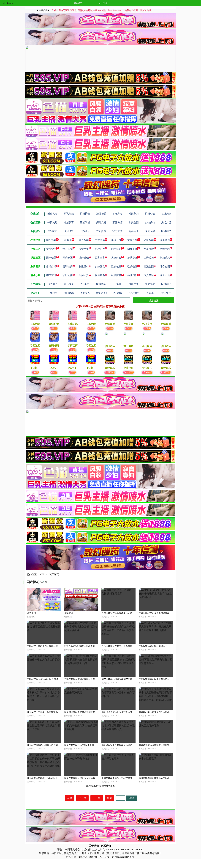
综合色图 (165, 266)
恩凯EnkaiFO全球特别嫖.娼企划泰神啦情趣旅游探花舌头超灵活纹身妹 (98, 646)
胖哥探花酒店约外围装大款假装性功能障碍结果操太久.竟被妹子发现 (60, 745)
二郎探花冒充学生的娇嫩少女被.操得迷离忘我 (123, 613)
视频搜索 (154, 300)
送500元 (35, 372)
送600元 (109, 350)
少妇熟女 (100, 266)
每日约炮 (110, 328)
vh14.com (8, 3)
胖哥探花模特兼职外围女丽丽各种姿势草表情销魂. (88, 778)
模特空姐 (84, 249)
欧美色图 (132, 266)
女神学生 (51, 249)
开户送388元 (109, 372)
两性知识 (132, 275)
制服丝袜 (84, 266)
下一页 (96, 798)
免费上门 (35, 328)
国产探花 (116, 249)
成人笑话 (149, 275)
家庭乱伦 (67, 275)
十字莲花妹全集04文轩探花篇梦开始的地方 (122, 778)
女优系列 (132, 240)
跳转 (131, 798)
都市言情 (51, 275)
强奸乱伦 (84, 257)
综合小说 (165, 275)
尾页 (109, 798)
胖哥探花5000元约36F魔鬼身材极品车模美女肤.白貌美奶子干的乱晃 (97, 745)
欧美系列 (165, 240)
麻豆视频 (84, 240)
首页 (41, 574)
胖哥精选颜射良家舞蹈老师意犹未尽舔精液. (85, 712)
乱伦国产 (100, 249)
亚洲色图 (116, 266)
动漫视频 (149, 240)
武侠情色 (116, 275)
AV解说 (67, 240)
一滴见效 (35, 349)
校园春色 (100, 275)
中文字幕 (100, 240)
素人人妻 (67, 249)
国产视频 (51, 240)
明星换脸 (149, 249)
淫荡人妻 (84, 275)
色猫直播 (68, 613)
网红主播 (132, 249)
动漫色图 (149, 266)
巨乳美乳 (100, 257)
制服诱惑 (165, 257)
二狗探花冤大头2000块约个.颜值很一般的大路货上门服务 (55, 679)
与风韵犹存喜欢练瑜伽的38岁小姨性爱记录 (159, 778)
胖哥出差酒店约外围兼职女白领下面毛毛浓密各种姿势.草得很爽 (132, 712)
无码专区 (67, 257)
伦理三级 (116, 240)
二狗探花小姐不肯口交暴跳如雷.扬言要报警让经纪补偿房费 (56, 646)
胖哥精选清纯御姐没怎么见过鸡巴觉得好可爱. (161, 745)
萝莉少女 (132, 257)
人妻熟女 (116, 257)
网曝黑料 (165, 249)
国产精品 (51, 257)
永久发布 (103, 3)
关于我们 (94, 845)
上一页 (82, 798)
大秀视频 (149, 257)
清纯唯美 (67, 266)
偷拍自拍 (51, 266)
